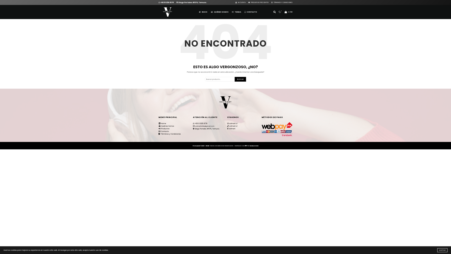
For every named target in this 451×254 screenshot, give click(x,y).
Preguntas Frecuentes (260, 2)
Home (163, 123)
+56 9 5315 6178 (167, 2)
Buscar (240, 79)
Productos (165, 128)
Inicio (204, 12)
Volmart (232, 128)
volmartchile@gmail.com (204, 126)
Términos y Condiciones (282, 2)
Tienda (237, 12)
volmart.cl (233, 123)
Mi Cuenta (242, 2)
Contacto (251, 12)
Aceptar (442, 250)
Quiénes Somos (221, 12)
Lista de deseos (281, 11)
